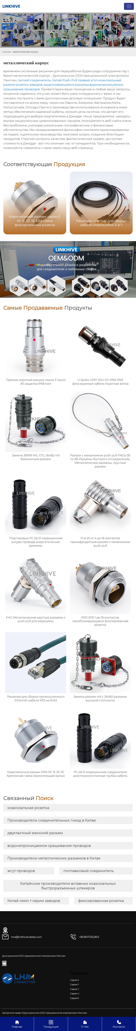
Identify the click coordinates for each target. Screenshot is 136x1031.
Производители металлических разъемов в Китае (53, 858)
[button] (125, 202)
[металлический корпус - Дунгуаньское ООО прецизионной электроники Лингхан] (11, 6)
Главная (6, 51)
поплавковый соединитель (88, 871)
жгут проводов (21, 871)
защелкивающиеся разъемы (66, 84)
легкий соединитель (34, 80)
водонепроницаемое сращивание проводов (49, 846)
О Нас (85, 1024)
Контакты (119, 1024)
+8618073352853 (89, 937)
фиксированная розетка (101, 901)
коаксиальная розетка (28, 808)
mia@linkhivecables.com (26, 937)
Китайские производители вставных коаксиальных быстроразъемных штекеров (68, 885)
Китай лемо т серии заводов (33, 901)
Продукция (51, 1024)
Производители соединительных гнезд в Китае (51, 820)
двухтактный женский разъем (35, 833)
